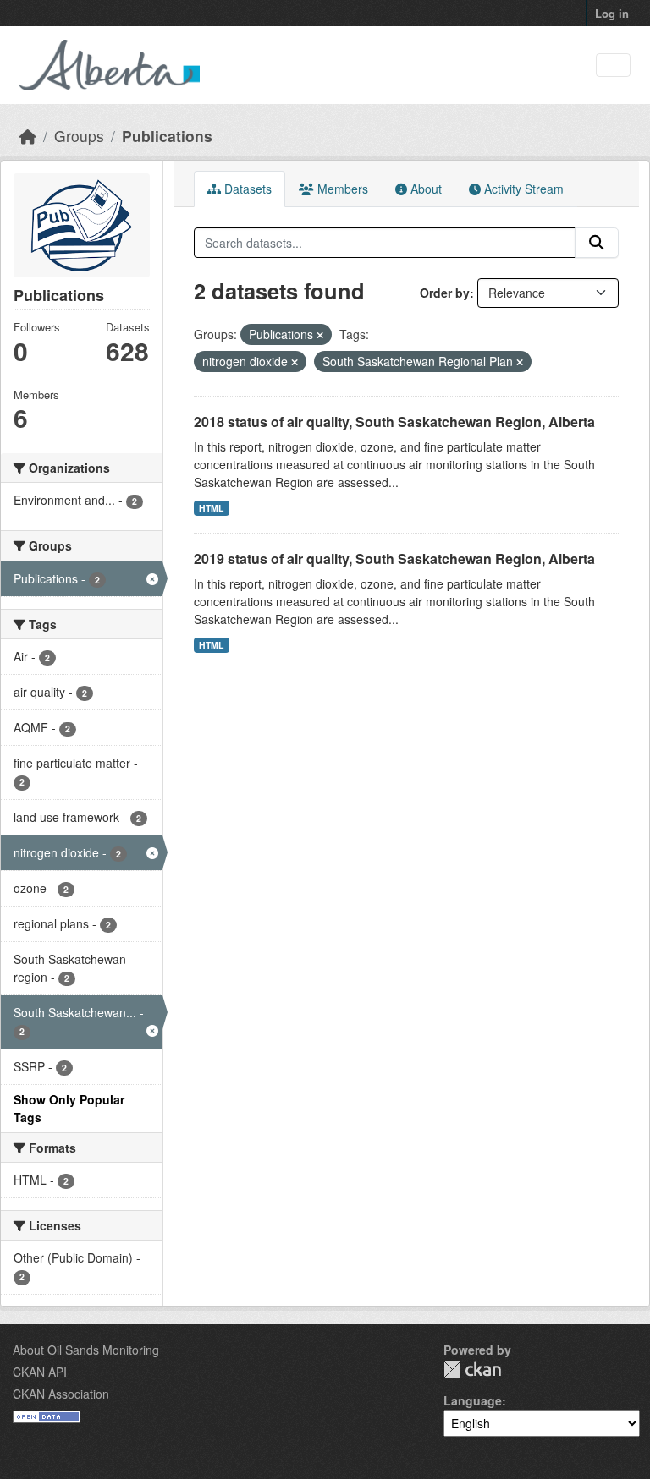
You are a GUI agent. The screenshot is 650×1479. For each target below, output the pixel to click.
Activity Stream (522, 188)
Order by (445, 292)
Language (472, 1400)
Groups (79, 135)
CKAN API (40, 1371)
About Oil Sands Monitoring (86, 1349)
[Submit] (597, 242)
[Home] (27, 135)
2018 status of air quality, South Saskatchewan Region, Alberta (394, 421)
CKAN (472, 1369)
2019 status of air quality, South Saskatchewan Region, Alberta (394, 558)
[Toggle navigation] (613, 65)
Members (341, 188)
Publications (167, 135)
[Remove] (320, 335)
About (424, 188)
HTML (211, 507)
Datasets (246, 188)
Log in (612, 13)
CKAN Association (61, 1393)
